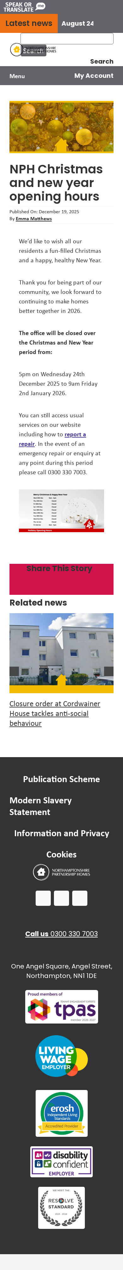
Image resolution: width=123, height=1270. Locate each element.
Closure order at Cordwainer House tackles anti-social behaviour (54, 713)
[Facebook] (21, 589)
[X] (39, 589)
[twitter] (61, 898)
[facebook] (43, 898)
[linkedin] (79, 898)
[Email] (94, 589)
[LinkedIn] (76, 589)
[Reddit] (57, 589)
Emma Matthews (34, 218)
